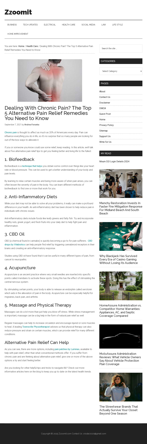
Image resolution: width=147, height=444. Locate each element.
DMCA (102, 108)
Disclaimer (104, 102)
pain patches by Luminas (67, 349)
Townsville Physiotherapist (36, 326)
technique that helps (32, 166)
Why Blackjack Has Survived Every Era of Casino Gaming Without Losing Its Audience (118, 259)
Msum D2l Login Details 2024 (114, 161)
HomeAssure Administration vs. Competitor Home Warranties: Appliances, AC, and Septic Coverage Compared (120, 311)
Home (102, 119)
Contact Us (104, 97)
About (102, 91)
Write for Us (105, 142)
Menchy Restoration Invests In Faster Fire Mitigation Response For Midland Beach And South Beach (120, 208)
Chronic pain (11, 132)
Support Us (105, 136)
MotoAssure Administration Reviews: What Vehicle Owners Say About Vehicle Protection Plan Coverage (120, 359)
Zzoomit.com (65, 434)
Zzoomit (18, 12)
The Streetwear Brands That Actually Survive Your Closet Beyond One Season (118, 410)
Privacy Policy (106, 125)
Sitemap (103, 130)
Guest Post (105, 114)
